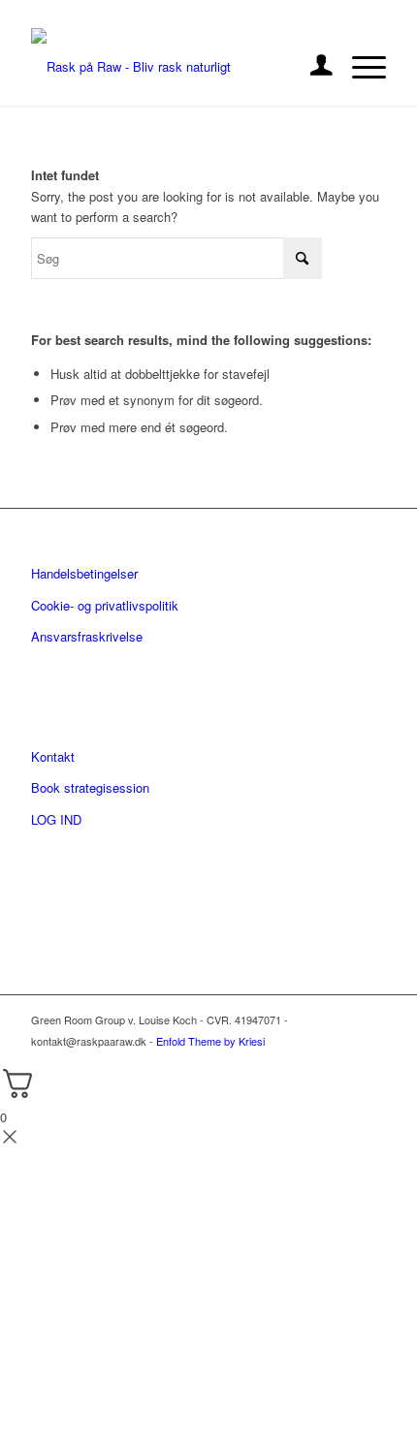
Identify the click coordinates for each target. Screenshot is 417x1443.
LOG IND (56, 819)
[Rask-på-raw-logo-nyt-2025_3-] (172, 67)
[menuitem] (312, 67)
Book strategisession (90, 787)
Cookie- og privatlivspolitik (104, 605)
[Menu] (359, 67)
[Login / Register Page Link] (312, 67)
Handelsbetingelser (84, 573)
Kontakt (53, 756)
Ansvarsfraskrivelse (87, 636)
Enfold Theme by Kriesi (210, 1041)
